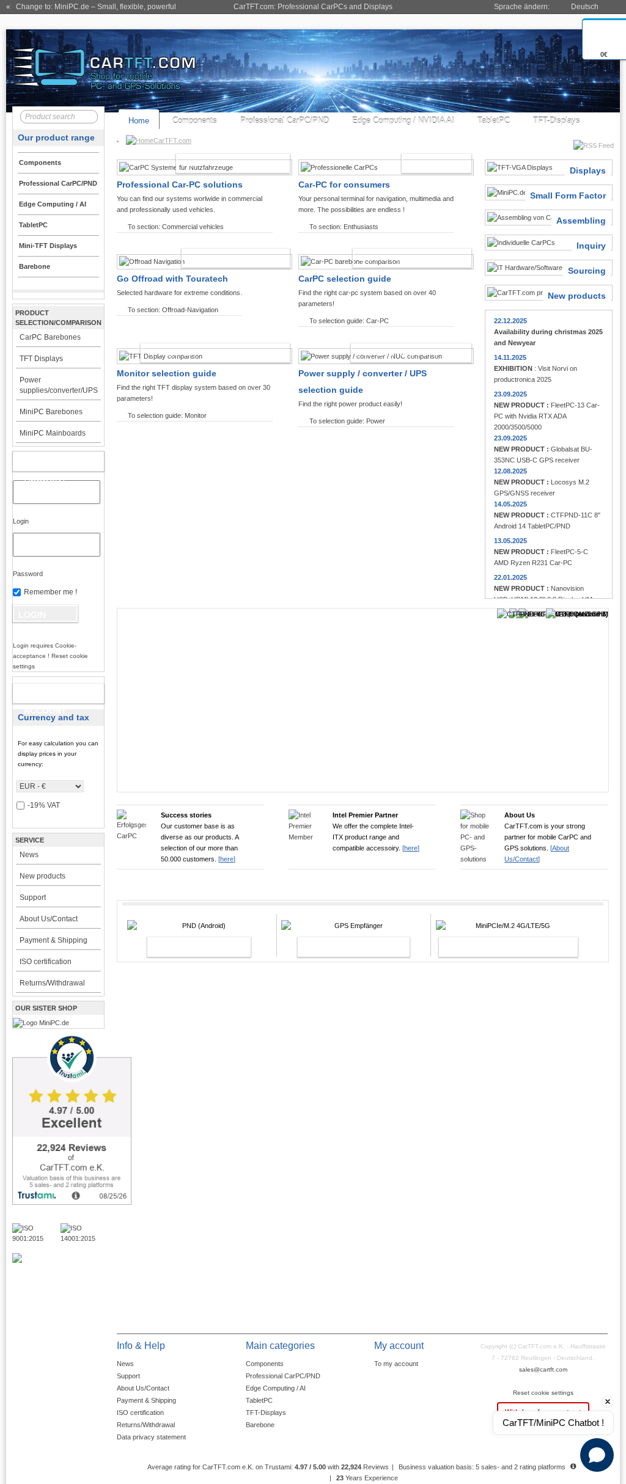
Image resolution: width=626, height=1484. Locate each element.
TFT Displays (41, 358)
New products (42, 876)
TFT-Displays (556, 120)
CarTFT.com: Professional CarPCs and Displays (313, 6)
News (29, 854)
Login (21, 521)
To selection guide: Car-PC (349, 320)
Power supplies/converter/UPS (59, 385)
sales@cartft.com (543, 1369)
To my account (396, 1363)
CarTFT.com (172, 140)
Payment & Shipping (53, 940)
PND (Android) (186, 947)
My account (45, 463)
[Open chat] (597, 1455)
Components (194, 120)
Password (28, 573)
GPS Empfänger (340, 947)
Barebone (260, 1424)
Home (138, 120)
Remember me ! (50, 592)
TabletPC (493, 120)
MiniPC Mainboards (53, 433)
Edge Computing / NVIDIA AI (403, 120)
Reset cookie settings (543, 1392)
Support (33, 897)
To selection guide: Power (347, 421)
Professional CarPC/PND (284, 120)
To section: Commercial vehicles (176, 226)
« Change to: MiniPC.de (91, 6)
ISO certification (46, 961)
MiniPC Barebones (51, 412)
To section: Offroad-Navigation (173, 309)
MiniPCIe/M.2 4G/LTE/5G (495, 947)
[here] (226, 859)
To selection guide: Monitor (167, 415)
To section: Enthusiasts (343, 226)
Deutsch (584, 6)
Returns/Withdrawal (52, 983)
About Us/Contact (49, 919)
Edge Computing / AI (276, 1388)
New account (45, 696)
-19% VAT (44, 805)
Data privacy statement (151, 1437)
